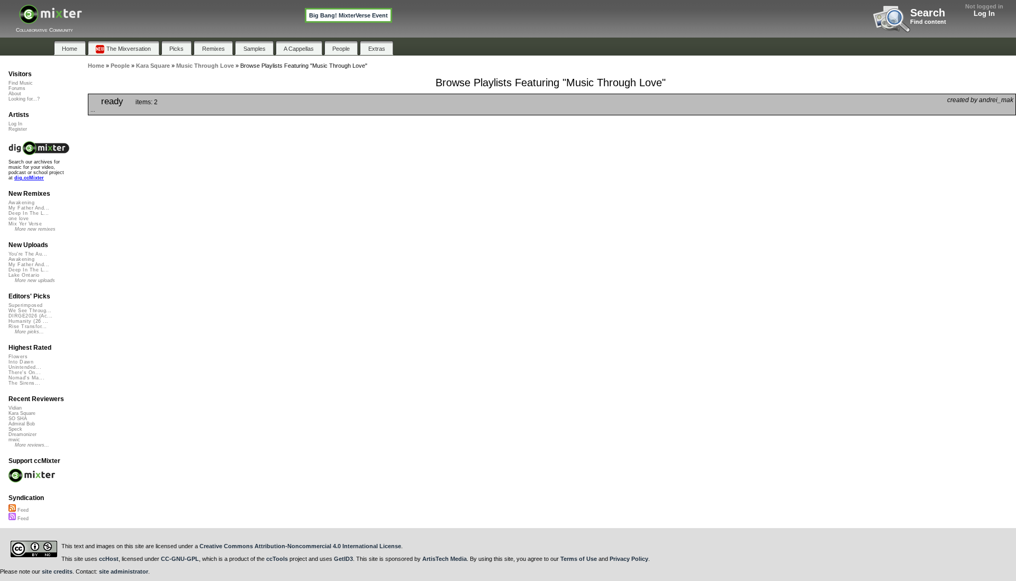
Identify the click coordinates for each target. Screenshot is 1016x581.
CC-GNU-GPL (180, 559)
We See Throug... (29, 310)
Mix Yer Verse (25, 223)
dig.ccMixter (29, 177)
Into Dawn (20, 362)
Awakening (21, 202)
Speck (15, 429)
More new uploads (35, 280)
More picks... (29, 331)
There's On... (24, 372)
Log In (984, 13)
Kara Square (21, 413)
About (14, 93)
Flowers (18, 356)
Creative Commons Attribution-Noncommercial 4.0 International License (300, 546)
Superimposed (25, 305)
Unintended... (24, 367)
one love (18, 218)
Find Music (20, 83)
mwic (14, 439)
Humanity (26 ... (28, 321)
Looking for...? (24, 99)
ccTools (277, 559)
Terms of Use (578, 559)
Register (17, 129)
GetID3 (343, 559)
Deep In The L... (28, 213)
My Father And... (28, 208)
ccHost (109, 559)
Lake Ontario (24, 275)
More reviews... (32, 445)
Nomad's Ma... (26, 377)
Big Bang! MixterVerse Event (348, 15)
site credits (57, 571)
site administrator (123, 571)
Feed (22, 510)
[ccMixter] (50, 19)
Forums (16, 88)
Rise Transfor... (27, 326)
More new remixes (35, 229)
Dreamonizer (22, 434)
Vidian (15, 408)
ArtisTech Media (444, 559)
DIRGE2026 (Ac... (30, 316)
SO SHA (17, 418)
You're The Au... (27, 254)
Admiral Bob (21, 423)
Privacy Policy (629, 559)
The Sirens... (24, 383)
